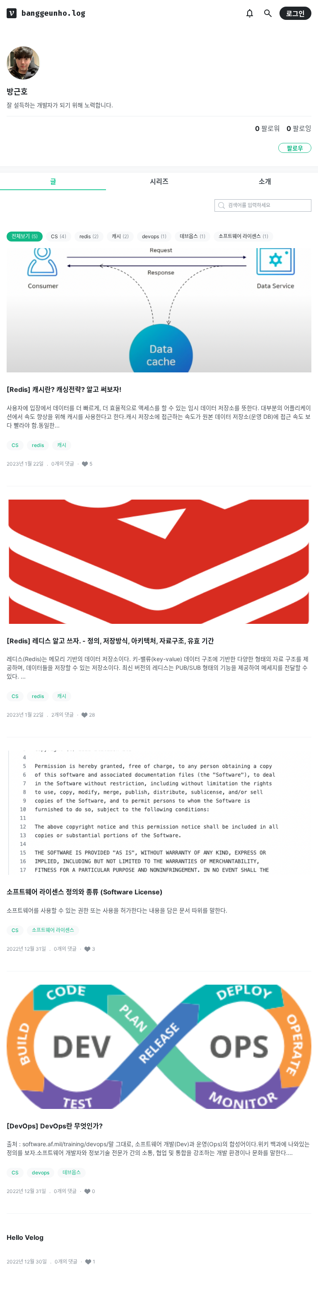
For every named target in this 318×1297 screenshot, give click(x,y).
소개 (265, 181)
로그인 (295, 14)
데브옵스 (192, 236)
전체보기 (25, 236)
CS (58, 236)
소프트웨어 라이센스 (243, 236)
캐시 (120, 236)
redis (89, 236)
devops (154, 236)
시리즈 (159, 181)
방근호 (17, 91)
